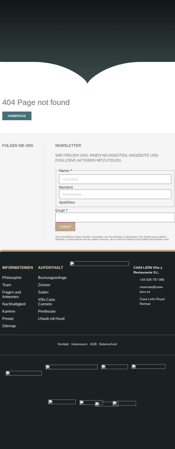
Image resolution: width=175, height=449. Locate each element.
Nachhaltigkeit (14, 304)
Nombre (66, 187)
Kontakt (63, 344)
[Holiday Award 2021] (72, 378)
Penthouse (47, 311)
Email (61, 210)
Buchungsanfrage (52, 278)
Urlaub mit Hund (51, 319)
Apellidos (67, 202)
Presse (8, 319)
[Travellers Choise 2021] (91, 413)
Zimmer (44, 285)
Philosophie (12, 278)
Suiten (43, 292)
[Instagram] (5, 156)
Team (6, 285)
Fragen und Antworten (11, 294)
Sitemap (9, 326)
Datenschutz (108, 344)
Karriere (8, 311)
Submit (65, 227)
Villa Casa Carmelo (46, 302)
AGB (93, 344)
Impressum (79, 344)
